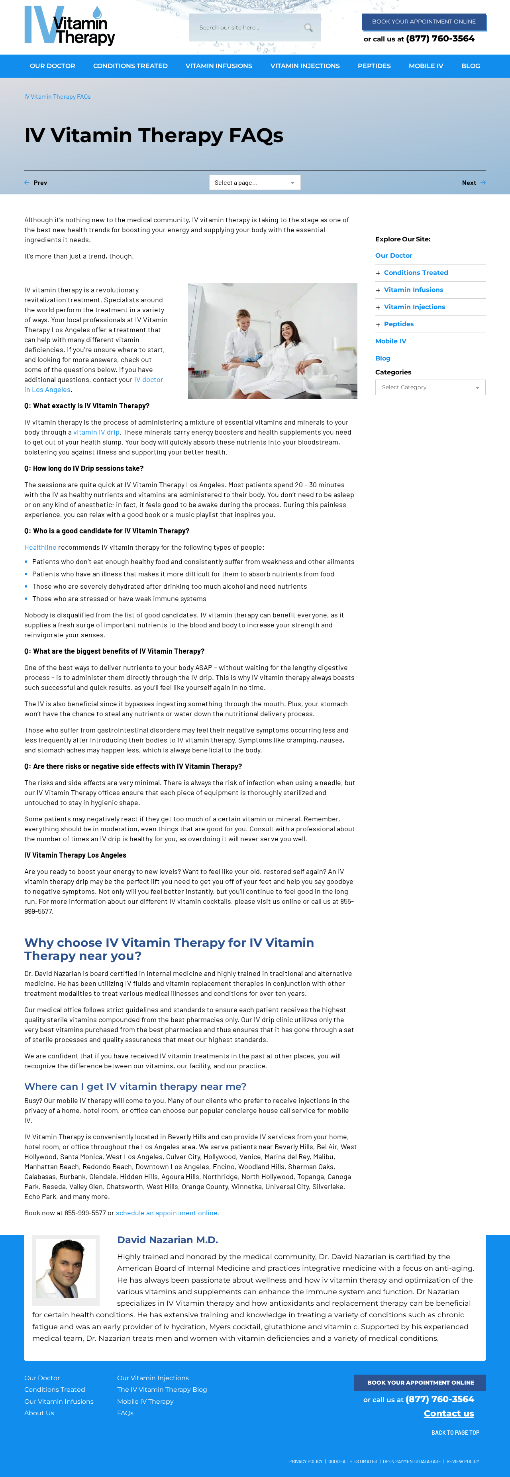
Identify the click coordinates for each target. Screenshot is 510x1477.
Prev (40, 182)
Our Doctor (42, 1378)
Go (308, 27)
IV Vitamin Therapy (72, 26)
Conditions (416, 272)
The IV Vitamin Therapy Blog (162, 1389)
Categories (393, 372)
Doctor (393, 255)
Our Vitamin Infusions (59, 1401)
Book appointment (424, 21)
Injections (414, 307)
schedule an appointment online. (168, 1212)
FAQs (125, 1413)
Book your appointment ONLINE (420, 1382)
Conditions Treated (54, 1389)
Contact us (449, 1413)
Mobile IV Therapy (145, 1401)
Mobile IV (390, 341)
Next (469, 182)
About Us (39, 1413)
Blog (382, 358)
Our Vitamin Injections (153, 1378)
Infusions (413, 290)
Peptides (399, 324)
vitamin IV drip (96, 431)
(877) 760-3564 (440, 38)
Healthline (40, 547)
